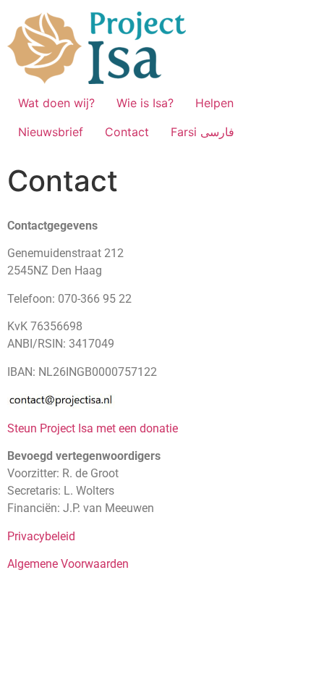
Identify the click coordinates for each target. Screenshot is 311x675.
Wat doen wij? (56, 103)
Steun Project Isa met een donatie (92, 428)
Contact (127, 132)
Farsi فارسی (202, 132)
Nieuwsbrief (50, 132)
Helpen (214, 103)
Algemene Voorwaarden (68, 564)
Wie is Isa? (145, 103)
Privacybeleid (41, 536)
